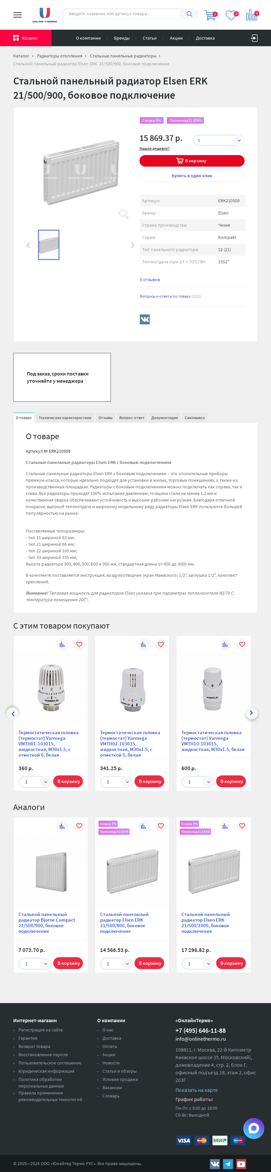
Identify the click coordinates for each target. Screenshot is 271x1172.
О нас (107, 1030)
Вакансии (112, 1088)
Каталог (30, 38)
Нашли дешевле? (154, 148)
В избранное (79, 645)
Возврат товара (34, 1046)
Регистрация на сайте (41, 1030)
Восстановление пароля (43, 1055)
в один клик (192, 176)
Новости (111, 1063)
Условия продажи (120, 1079)
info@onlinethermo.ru (200, 1038)
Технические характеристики (65, 417)
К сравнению (62, 645)
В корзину (195, 161)
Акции (176, 38)
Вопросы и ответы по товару (170, 296)
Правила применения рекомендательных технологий (50, 1096)
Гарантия (28, 1038)
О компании (88, 38)
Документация (164, 417)
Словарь (111, 1096)
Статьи (150, 38)
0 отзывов (150, 279)
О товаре (24, 417)
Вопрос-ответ (131, 417)
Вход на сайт (254, 36)
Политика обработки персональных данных (41, 1082)
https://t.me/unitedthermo (228, 1164)
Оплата (109, 1046)
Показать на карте (196, 1090)
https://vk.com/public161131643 (215, 1164)
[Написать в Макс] (253, 1128)
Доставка (205, 38)
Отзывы (105, 417)
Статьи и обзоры (119, 1071)
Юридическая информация (46, 1071)
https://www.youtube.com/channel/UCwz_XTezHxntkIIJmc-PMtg (241, 1164)
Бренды (122, 38)
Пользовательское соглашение (50, 1063)
